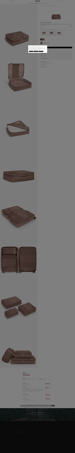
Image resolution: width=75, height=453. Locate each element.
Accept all (31, 51)
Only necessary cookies (36, 51)
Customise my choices (41, 51)
